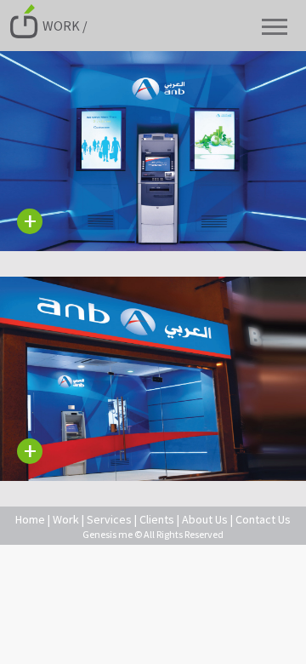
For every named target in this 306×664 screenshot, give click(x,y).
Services (109, 519)
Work (66, 519)
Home (30, 519)
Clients (156, 519)
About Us (205, 519)
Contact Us (263, 519)
